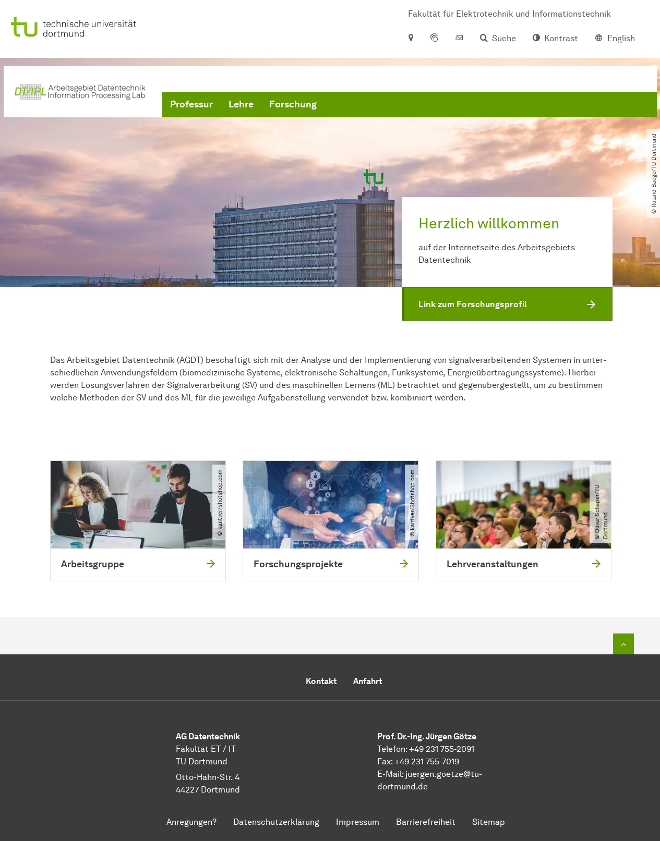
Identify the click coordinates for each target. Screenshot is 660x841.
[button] (507, 304)
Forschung (293, 104)
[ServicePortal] (434, 38)
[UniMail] (459, 38)
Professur (191, 104)
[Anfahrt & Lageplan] (410, 38)
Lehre (241, 104)
